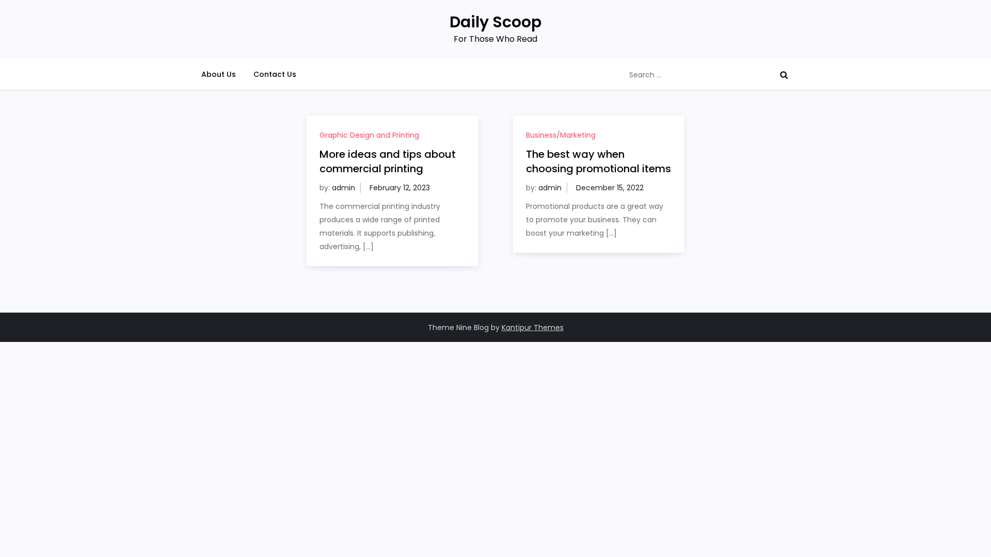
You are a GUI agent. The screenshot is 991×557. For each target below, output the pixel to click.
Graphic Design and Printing (369, 135)
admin (343, 188)
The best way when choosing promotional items (598, 161)
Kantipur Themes (533, 327)
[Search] (784, 74)
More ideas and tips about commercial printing (387, 161)
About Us (218, 74)
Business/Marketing (561, 135)
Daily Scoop (495, 22)
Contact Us (274, 74)
